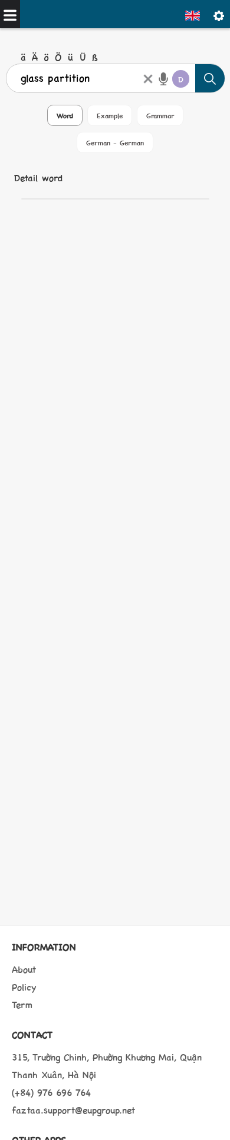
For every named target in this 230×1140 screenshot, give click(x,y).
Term (22, 1004)
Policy (24, 986)
